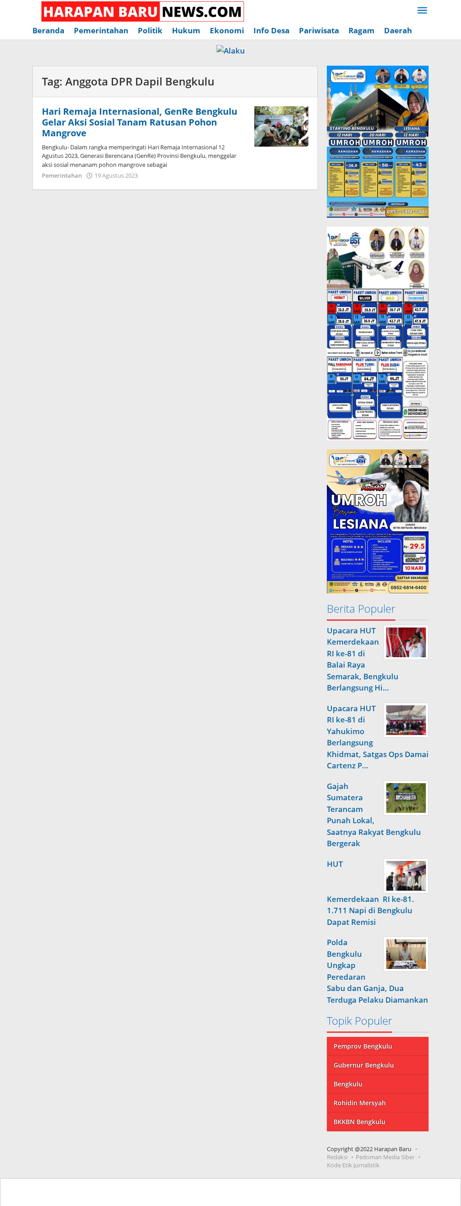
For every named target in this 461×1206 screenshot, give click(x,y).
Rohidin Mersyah (360, 1102)
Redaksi (337, 1157)
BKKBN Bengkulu (359, 1121)
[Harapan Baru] (138, 10)
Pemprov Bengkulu (363, 1046)
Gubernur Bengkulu (364, 1065)
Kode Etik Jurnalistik (353, 1165)
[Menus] (422, 11)
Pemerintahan (62, 175)
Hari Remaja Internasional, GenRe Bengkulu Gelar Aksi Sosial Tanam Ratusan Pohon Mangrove (139, 122)
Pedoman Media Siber (385, 1157)
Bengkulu (348, 1084)
